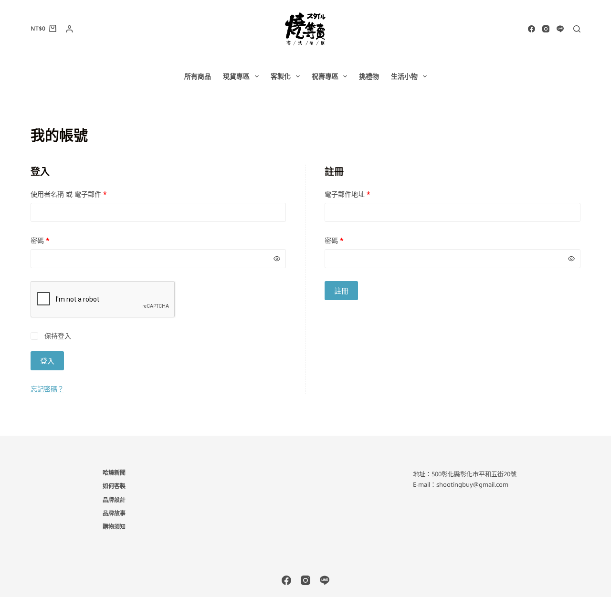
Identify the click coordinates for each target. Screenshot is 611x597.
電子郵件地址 (351, 194)
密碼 (43, 240)
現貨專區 (236, 76)
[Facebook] (531, 28)
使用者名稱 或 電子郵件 (72, 194)
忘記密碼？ (47, 388)
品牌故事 (114, 513)
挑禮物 (369, 76)
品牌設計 (114, 500)
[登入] (69, 28)
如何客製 (114, 486)
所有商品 (197, 76)
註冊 (341, 290)
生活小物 (404, 76)
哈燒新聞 (114, 473)
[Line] (560, 28)
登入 (47, 361)
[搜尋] (576, 28)
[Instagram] (545, 28)
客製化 (281, 76)
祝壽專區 (325, 76)
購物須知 (114, 527)
